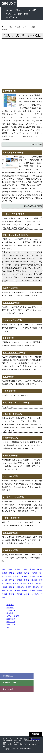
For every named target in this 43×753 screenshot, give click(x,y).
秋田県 (40, 569)
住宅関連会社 (12, 17)
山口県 (10, 590)
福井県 (11, 580)
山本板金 (7, 533)
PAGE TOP (35, 739)
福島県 (11, 573)
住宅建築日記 (8, 676)
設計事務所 (11, 619)
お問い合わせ (12, 744)
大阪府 (38, 583)
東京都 (15, 576)
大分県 (26, 594)
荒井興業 (7, 550)
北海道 (10, 569)
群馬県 (34, 573)
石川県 (4, 580)
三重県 (15, 583)
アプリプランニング (12, 235)
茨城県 (19, 573)
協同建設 (7, 288)
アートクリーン (10, 497)
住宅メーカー (7, 740)
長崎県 (11, 594)
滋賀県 (23, 583)
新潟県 (32, 576)
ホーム (9, 10)
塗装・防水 (11, 624)
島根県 (28, 587)
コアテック (8, 518)
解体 (26, 14)
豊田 (5, 338)
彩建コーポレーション (12, 402)
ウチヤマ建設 (9, 320)
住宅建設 (10, 608)
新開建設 (7, 438)
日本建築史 (15, 742)
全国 (3, 569)
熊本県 (19, 594)
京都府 (30, 583)
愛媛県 (32, 590)
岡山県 (36, 587)
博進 (5, 377)
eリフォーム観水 (10, 214)
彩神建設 (7, 455)
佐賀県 (4, 594)
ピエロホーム (9, 414)
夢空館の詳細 (36, 144)
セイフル (7, 476)
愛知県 (8, 583)
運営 (4, 744)
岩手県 (25, 569)
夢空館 (6, 91)
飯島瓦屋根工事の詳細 (33, 206)
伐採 (20, 14)
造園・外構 (11, 622)
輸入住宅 (10, 613)
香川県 (25, 590)
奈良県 (11, 587)
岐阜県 (34, 580)
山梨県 (19, 580)
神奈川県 (24, 576)
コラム (17, 10)
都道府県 (35, 734)
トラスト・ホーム (11, 353)
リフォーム (11, 14)
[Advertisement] (21, 63)
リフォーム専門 (13, 616)
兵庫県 (4, 587)
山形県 (4, 573)
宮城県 (32, 569)
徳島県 (17, 590)
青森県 (17, 569)
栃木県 (26, 573)
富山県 (40, 576)
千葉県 (8, 576)
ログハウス (11, 610)
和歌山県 (20, 587)
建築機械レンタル (10, 683)
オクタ (6, 391)
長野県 (26, 580)
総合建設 (10, 605)
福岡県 (40, 590)
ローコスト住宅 (29, 10)
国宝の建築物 (8, 689)
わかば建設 (8, 303)
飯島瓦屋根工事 (10, 152)
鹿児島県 (35, 594)
